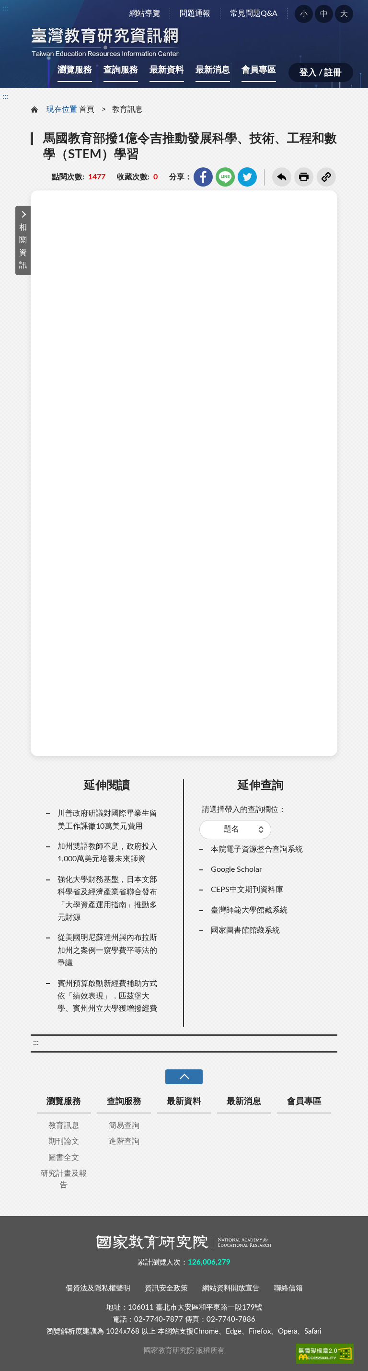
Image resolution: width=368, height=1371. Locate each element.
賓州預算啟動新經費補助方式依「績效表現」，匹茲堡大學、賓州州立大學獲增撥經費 (107, 996)
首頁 (86, 109)
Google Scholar (236, 869)
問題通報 (195, 13)
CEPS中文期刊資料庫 (247, 889)
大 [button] (344, 14)
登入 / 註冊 (320, 73)
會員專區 (259, 70)
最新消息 (213, 70)
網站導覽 (144, 13)
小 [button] (304, 14)
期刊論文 (63, 1141)
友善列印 (303, 177)
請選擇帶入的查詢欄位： (244, 809)
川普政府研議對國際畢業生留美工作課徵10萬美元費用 (107, 819)
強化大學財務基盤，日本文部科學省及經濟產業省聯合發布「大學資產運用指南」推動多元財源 (107, 898)
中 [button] (324, 14)
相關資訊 (23, 246)
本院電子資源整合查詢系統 (257, 849)
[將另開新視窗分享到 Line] (225, 177)
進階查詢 (124, 1141)
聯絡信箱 (288, 1288)
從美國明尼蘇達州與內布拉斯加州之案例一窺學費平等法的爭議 (107, 950)
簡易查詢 (124, 1125)
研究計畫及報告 (64, 1179)
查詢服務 (121, 70)
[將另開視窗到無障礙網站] (325, 1354)
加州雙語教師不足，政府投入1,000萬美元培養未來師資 (107, 853)
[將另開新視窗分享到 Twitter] (247, 177)
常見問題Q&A (253, 13)
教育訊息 (127, 109)
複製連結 (326, 177)
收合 (184, 1076)
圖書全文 (63, 1157)
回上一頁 (281, 177)
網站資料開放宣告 (231, 1288)
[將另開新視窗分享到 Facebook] (203, 177)
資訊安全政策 (166, 1288)
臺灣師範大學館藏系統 (249, 910)
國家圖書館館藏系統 (245, 930)
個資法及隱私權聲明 (98, 1288)
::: (5, 8)
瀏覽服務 (75, 70)
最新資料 (167, 70)
